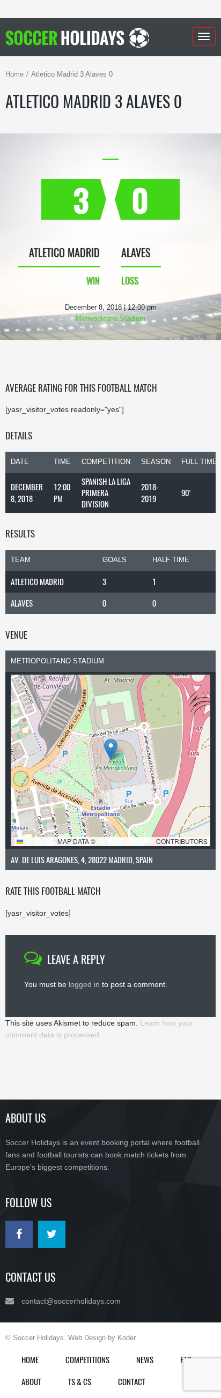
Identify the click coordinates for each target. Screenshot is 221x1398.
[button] (110, 749)
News (144, 1359)
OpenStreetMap (125, 841)
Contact (131, 1381)
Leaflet (38, 841)
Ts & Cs (79, 1381)
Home (14, 74)
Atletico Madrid (37, 581)
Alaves (22, 603)
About (31, 1381)
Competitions (87, 1359)
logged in (84, 984)
